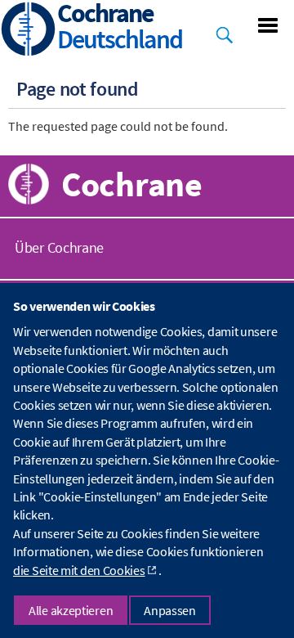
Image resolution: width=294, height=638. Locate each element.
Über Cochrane (59, 247)
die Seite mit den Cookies (79, 570)
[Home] (28, 30)
